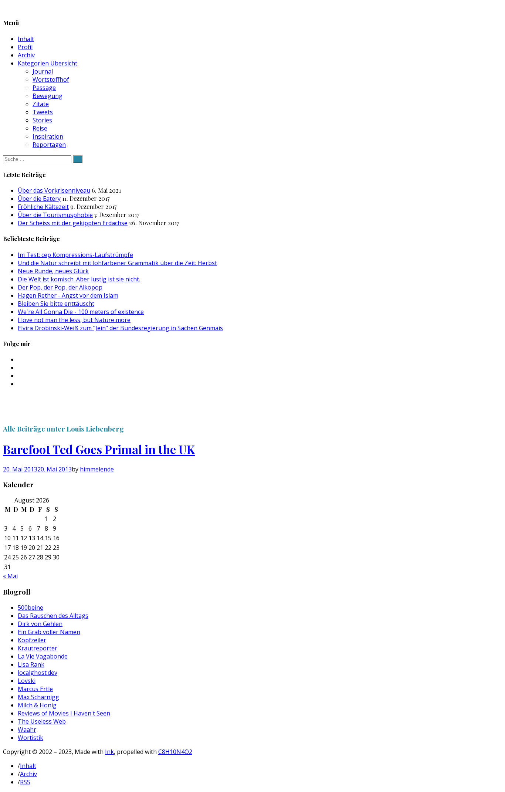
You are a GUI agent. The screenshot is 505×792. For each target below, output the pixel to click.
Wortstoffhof (51, 79)
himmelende (97, 469)
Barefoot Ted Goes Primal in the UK (99, 449)
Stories (42, 120)
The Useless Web (42, 721)
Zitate (41, 104)
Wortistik (30, 738)
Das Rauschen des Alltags (53, 616)
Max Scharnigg (38, 697)
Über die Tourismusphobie (55, 215)
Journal (43, 71)
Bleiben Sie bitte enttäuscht (56, 303)
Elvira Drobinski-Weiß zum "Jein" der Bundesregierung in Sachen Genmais (120, 328)
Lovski (26, 681)
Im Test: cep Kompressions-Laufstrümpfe (75, 255)
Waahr (27, 729)
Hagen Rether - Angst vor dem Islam (68, 295)
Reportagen (49, 145)
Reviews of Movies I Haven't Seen (64, 713)
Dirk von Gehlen (40, 624)
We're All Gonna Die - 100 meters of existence (81, 312)
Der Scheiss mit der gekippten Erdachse (73, 223)
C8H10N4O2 (175, 752)
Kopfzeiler (32, 640)
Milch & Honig (37, 705)
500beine (30, 607)
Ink (109, 752)
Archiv (26, 55)
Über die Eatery (39, 198)
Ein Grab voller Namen (49, 632)
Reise (40, 128)
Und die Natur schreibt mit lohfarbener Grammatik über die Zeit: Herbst (117, 263)
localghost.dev (37, 673)
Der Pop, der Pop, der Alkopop (60, 287)
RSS (25, 782)
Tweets (43, 112)
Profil (25, 47)
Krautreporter (37, 648)
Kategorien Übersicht (47, 63)
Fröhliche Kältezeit (43, 207)
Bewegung (47, 96)
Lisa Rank (31, 664)
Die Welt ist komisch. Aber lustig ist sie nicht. (79, 279)
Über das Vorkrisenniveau (54, 190)
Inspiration (48, 136)
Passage (44, 88)
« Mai (10, 576)
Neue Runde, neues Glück (53, 271)
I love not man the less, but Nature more (74, 320)
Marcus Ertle (35, 689)
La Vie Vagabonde (43, 656)
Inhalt (26, 39)
